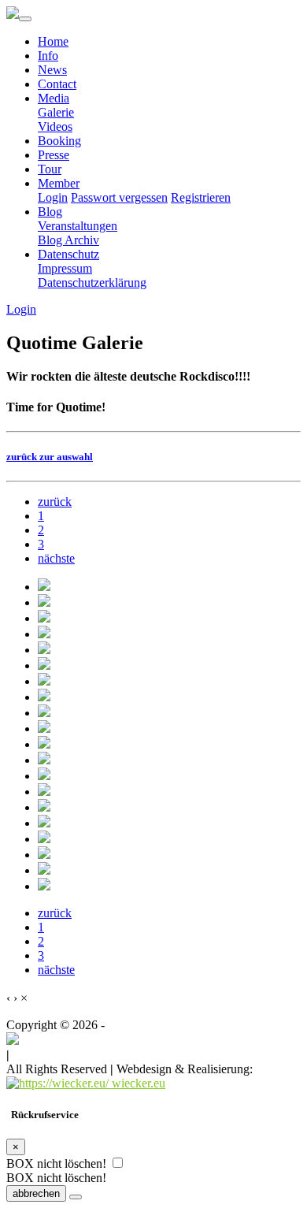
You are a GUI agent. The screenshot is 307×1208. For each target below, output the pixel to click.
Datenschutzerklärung (92, 282)
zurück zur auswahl (49, 457)
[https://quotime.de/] (12, 1040)
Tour (49, 169)
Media (53, 98)
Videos (55, 126)
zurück (55, 501)
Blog (50, 211)
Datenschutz (68, 254)
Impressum (65, 268)
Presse (53, 155)
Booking (59, 140)
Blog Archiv (68, 240)
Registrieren (201, 197)
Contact (57, 84)
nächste (56, 558)
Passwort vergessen (119, 197)
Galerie (56, 112)
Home (53, 41)
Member (59, 183)
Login (53, 197)
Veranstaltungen (77, 225)
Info (48, 55)
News (52, 69)
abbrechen (36, 1193)
